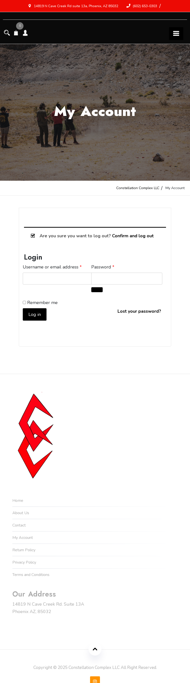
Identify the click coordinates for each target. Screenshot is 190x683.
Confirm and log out (133, 236)
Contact (19, 525)
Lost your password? (139, 311)
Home (17, 500)
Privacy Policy (24, 562)
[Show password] (97, 289)
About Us (20, 513)
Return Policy (23, 550)
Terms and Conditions (30, 574)
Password (112, 267)
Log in (34, 314)
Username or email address (58, 267)
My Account (22, 537)
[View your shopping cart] (16, 33)
